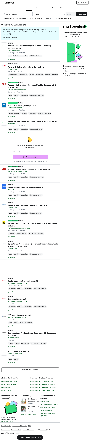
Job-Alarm (52, 8)
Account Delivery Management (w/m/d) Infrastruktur (30, 169)
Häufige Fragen (6, 426)
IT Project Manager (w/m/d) (19, 315)
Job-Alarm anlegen (31, 157)
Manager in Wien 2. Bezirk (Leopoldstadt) (43, 387)
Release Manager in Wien (9, 381)
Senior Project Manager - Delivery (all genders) (27, 205)
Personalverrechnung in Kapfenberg (47, 415)
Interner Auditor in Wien (47, 407)
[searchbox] (30, 152)
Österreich (12, 289)
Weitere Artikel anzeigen (28, 414)
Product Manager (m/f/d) (18, 351)
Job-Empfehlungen (41, 8)
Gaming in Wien (6, 390)
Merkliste (61, 8)
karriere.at (44, 398)
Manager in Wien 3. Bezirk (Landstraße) (42, 384)
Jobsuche (29, 8)
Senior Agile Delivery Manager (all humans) (25, 187)
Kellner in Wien (44, 401)
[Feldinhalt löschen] (30, 14)
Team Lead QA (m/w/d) (17, 299)
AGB (29, 426)
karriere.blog (26, 396)
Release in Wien (6, 387)
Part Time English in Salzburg (49, 404)
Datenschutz (5, 430)
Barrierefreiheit (16, 430)
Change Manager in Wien (9, 384)
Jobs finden (82, 14)
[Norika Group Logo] (10, 433)
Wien (24, 24)
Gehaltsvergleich (7, 421)
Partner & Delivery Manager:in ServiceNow (26, 67)
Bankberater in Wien (46, 410)
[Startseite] (9, 2)
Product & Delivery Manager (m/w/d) (23, 105)
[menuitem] (10, 19)
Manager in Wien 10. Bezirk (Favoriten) (42, 390)
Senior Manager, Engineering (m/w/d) (23, 281)
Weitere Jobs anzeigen (30, 369)
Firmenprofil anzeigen (10, 37)
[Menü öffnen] (2, 3)
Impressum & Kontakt (19, 426)
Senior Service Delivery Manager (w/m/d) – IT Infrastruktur (32, 121)
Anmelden (84, 2)
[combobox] (17, 14)
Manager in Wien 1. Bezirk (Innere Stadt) (42, 381)
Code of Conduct (28, 430)
